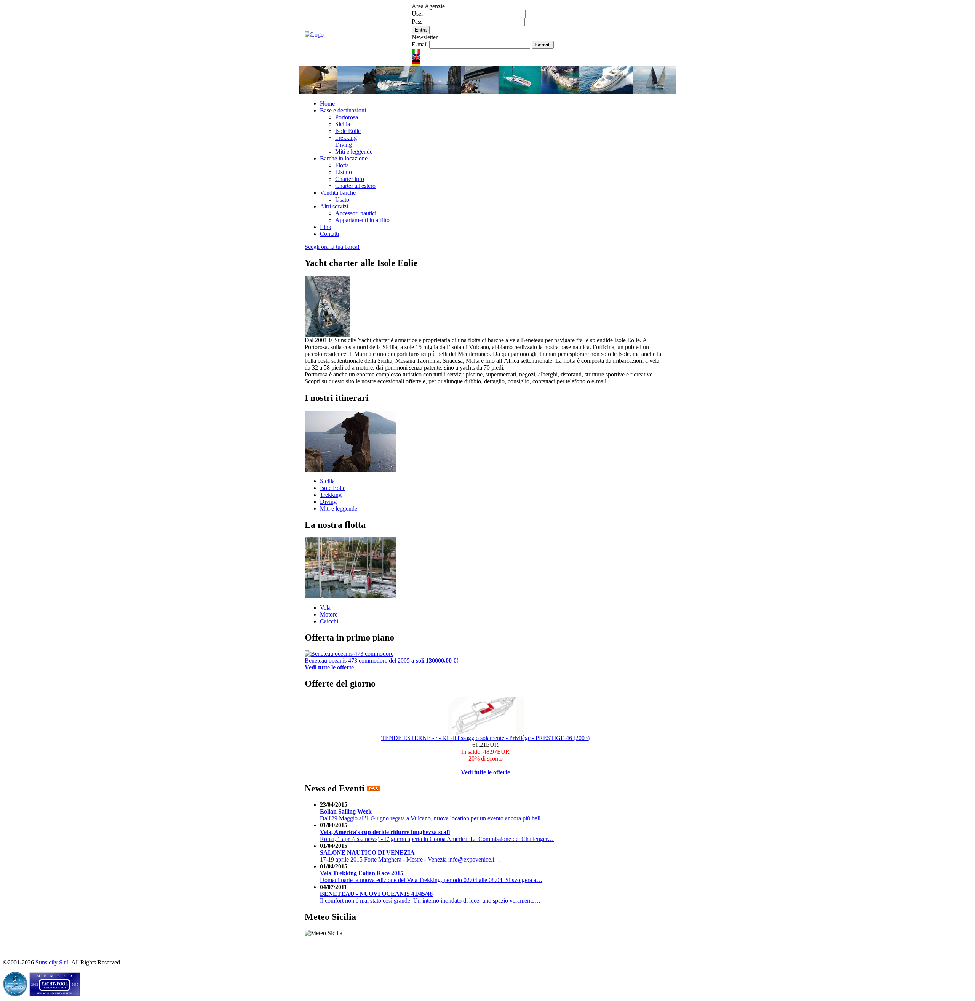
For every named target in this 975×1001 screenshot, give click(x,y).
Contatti (329, 234)
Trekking (346, 138)
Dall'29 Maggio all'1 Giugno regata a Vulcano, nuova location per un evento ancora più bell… (433, 815)
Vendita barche (338, 192)
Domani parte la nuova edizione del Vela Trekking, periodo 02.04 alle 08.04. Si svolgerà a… (431, 876)
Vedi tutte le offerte (485, 772)
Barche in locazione (344, 158)
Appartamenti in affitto (362, 220)
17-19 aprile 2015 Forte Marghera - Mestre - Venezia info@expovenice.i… (410, 856)
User (418, 13)
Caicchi (329, 621)
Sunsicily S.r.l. (52, 962)
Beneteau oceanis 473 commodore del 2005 (381, 660)
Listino (343, 172)
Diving (343, 144)
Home (327, 103)
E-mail (420, 44)
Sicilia (342, 124)
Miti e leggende (353, 151)
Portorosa (346, 117)
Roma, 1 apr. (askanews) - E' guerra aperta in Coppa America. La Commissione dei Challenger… (437, 835)
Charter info (349, 179)
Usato (342, 199)
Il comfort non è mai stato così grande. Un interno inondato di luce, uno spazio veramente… (430, 897)
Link (325, 227)
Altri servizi (334, 206)
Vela (325, 607)
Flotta (342, 165)
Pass (418, 21)
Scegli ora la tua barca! (332, 246)
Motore (328, 614)
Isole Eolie (348, 131)
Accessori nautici (355, 213)
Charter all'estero (355, 186)
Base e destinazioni (343, 110)
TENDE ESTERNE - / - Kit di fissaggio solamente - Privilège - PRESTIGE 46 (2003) (485, 738)
